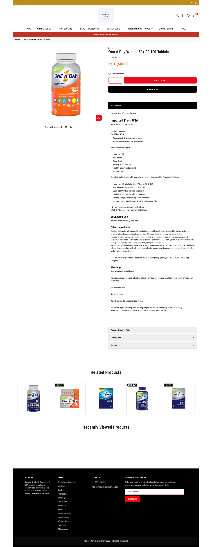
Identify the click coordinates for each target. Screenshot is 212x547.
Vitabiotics (62, 486)
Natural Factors (64, 517)
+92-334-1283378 (99, 482)
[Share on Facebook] (61, 127)
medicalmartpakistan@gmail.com (105, 487)
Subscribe (132, 499)
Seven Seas (63, 505)
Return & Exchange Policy (121, 330)
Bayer (110, 48)
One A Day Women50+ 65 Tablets (69, 392)
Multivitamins (114, 28)
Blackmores (63, 529)
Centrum (61, 490)
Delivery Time (116, 337)
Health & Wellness (89, 28)
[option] (106, 34)
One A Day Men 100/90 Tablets (106, 392)
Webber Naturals (65, 521)
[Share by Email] (71, 127)
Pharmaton (62, 494)
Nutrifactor (62, 525)
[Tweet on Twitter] (66, 127)
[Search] (177, 15)
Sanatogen (62, 497)
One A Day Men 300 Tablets (142, 392)
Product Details (116, 105)
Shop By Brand (166, 28)
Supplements (66, 28)
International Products (140, 28)
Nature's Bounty (64, 513)
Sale (184, 28)
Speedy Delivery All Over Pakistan (106, 34)
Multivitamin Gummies (67, 482)
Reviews (114, 345)
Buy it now (152, 89)
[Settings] (182, 15)
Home (28, 28)
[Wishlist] (188, 15)
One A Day (62, 501)
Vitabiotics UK (44, 28)
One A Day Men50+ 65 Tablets (179, 392)
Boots (60, 509)
